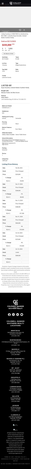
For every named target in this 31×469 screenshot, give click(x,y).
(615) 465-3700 (15, 335)
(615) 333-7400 (15, 364)
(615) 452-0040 (15, 401)
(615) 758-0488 (15, 373)
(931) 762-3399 (15, 392)
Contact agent (5, 31)
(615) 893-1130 (15, 345)
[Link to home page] (15, 3)
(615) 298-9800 (15, 354)
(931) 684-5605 (15, 382)
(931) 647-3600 (15, 420)
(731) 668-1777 (15, 410)
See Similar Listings (8, 53)
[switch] (20, 30)
